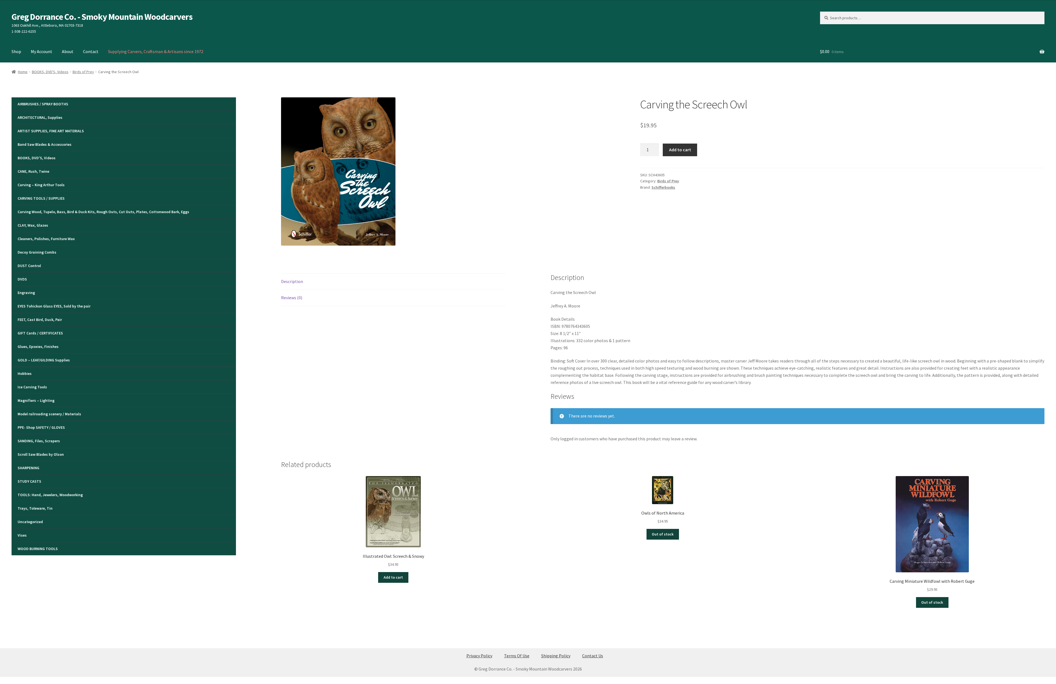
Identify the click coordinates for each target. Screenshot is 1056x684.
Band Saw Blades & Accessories (45, 144)
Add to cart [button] (393, 577)
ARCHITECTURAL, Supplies (40, 117)
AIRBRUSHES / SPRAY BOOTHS (43, 103)
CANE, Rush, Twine (33, 171)
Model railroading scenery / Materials (49, 413)
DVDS (22, 279)
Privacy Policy (479, 655)
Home (23, 71)
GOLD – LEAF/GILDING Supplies (44, 360)
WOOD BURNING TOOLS (38, 548)
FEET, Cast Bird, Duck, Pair (40, 319)
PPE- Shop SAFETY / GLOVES (41, 427)
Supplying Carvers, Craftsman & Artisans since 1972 (155, 51)
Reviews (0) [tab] (291, 297)
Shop (16, 51)
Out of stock (662, 534)
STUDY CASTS (29, 481)
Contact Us (592, 655)
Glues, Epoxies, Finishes (38, 346)
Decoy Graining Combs (37, 252)
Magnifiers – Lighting (36, 400)
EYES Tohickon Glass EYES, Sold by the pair (54, 306)
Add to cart (680, 149)
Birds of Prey (83, 71)
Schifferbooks (663, 187)
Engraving (26, 292)
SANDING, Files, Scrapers (39, 440)
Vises (22, 535)
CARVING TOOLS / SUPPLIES (41, 198)
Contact (90, 51)
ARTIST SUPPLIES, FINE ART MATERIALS (51, 130)
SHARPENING (28, 467)
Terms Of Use (516, 655)
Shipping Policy (555, 655)
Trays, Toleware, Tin (35, 508)
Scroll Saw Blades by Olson (41, 454)
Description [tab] (292, 281)
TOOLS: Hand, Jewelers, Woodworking (50, 494)
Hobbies (25, 373)
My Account (41, 51)
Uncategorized (30, 521)
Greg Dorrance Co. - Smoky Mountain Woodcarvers (102, 16)
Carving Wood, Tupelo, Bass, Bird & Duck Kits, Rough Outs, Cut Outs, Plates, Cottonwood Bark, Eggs (103, 211)
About (67, 51)
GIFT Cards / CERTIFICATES (40, 333)
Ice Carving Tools (32, 386)
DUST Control (29, 265)
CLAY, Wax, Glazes (33, 225)
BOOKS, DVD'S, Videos (50, 71)
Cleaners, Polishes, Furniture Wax (46, 238)
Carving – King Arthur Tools (41, 184)
